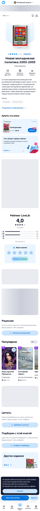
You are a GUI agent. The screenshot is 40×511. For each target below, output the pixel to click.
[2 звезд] (14, 252)
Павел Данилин (20, 66)
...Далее (32, 486)
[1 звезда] (9, 252)
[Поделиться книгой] (36, 16)
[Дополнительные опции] (26, 497)
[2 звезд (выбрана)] (12, 54)
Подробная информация (12, 108)
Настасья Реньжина (25, 377)
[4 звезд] (25, 252)
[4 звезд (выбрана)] (16, 54)
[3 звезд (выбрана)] (14, 54)
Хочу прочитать (13, 498)
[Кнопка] (14, 350)
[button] (20, 35)
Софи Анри (6, 377)
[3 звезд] (20, 252)
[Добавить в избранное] (32, 16)
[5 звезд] (18, 54)
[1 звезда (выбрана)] (10, 54)
